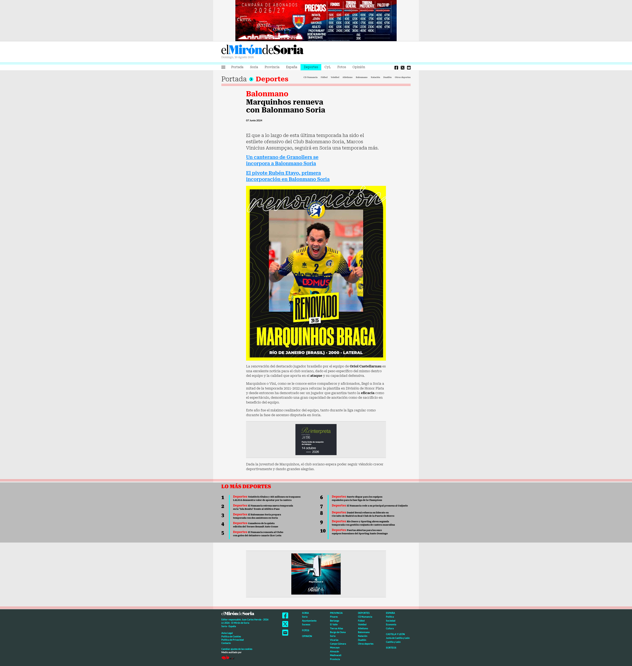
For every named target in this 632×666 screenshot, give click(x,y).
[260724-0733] (316, 20)
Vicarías (334, 640)
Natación (375, 77)
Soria (254, 67)
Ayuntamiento (309, 620)
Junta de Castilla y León (398, 638)
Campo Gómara (338, 643)
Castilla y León (395, 634)
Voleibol (335, 77)
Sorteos (391, 647)
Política (390, 616)
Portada (237, 67)
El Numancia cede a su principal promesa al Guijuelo (370, 505)
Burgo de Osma (338, 632)
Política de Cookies (231, 636)
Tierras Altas (336, 628)
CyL (328, 67)
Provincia (272, 67)
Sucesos (306, 624)
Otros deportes (403, 77)
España (291, 67)
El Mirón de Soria (262, 50)
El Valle (334, 624)
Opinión (359, 67)
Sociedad (390, 620)
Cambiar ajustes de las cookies (236, 649)
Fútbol (324, 77)
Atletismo (347, 77)
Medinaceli (335, 655)
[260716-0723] (316, 574)
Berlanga (334, 620)
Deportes (311, 67)
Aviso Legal (227, 633)
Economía (391, 624)
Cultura (390, 628)
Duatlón (387, 77)
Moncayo (335, 647)
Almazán (334, 651)
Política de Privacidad (232, 639)
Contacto (226, 643)
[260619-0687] (316, 439)
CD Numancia (310, 77)
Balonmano (362, 77)
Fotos (341, 67)
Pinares (334, 616)
